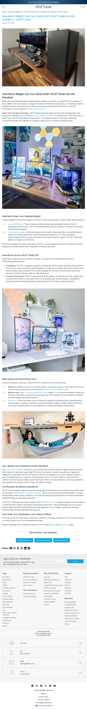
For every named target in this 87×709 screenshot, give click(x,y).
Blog (3, 12)
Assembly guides (70, 602)
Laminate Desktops (16, 224)
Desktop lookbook (71, 616)
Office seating (7, 596)
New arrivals (7, 580)
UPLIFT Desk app (70, 621)
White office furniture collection (10, 614)
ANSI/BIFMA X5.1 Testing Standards (26, 493)
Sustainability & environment (53, 585)
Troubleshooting (70, 605)
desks (53, 524)
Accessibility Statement (43, 703)
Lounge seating (8, 599)
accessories (63, 524)
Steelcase (6, 623)
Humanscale (7, 620)
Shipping (67, 582)
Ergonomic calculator (72, 618)
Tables (5, 585)
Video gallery (48, 596)
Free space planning (30, 580)
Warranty (68, 588)
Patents (43, 694)
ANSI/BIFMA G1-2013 (48, 502)
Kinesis (5, 626)
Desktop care (69, 607)
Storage (5, 593)
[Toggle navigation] (3, 6)
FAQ (66, 577)
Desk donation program (52, 591)
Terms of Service (43, 700)
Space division (7, 602)
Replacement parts (71, 610)
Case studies (27, 585)
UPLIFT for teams (29, 577)
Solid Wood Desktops (16, 232)
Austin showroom (29, 594)
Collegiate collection (9, 618)
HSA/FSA (67, 593)
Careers (46, 604)
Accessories (7, 591)
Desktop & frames (9, 588)
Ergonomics (48, 582)
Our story (47, 577)
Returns (67, 585)
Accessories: (13, 400)
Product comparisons (72, 613)
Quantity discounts (29, 582)
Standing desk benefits (52, 580)
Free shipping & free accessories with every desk (43, 2)
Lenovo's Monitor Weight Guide (56, 389)
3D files (67, 624)
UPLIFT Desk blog (50, 588)
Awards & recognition (51, 593)
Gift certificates (8, 607)
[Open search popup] (81, 7)
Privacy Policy (43, 697)
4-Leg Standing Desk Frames (45, 115)
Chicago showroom (29, 596)
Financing (68, 591)
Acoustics (6, 604)
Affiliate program (49, 602)
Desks (5, 582)
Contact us (68, 580)
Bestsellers (6, 577)
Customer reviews (50, 599)
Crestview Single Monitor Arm (36, 392)
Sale (4, 610)
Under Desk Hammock (37, 109)
